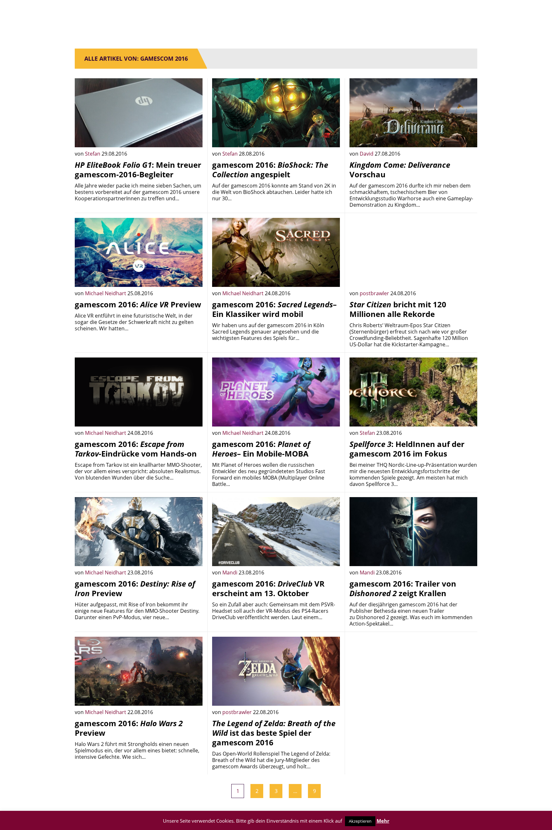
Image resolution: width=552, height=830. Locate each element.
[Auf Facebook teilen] (193, 137)
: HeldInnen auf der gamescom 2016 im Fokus (406, 449)
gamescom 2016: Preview (138, 304)
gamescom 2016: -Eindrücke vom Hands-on (136, 449)
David (367, 153)
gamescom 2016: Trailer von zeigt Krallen (402, 588)
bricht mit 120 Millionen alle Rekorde (397, 309)
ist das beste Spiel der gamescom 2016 (273, 733)
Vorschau (399, 169)
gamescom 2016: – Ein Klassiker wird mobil (274, 309)
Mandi (230, 572)
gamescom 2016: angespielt (270, 169)
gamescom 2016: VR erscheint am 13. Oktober (268, 588)
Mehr (383, 821)
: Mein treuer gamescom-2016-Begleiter (138, 169)
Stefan (93, 153)
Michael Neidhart (106, 293)
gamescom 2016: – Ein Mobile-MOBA (261, 449)
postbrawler (375, 293)
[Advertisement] (413, 681)
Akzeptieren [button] (360, 821)
